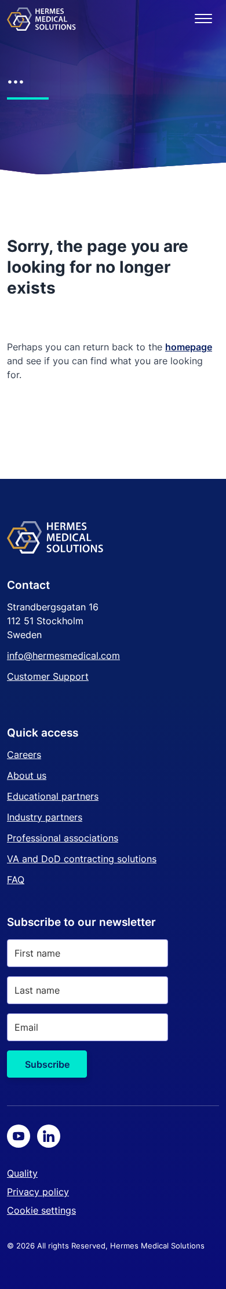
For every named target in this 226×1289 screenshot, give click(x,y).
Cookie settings (41, 1210)
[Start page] (41, 18)
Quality (22, 1173)
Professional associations (62, 838)
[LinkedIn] (48, 1136)
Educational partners (53, 796)
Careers (24, 754)
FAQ (15, 879)
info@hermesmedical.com (63, 655)
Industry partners (44, 817)
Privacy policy (38, 1192)
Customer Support (48, 676)
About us (26, 775)
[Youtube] (18, 1136)
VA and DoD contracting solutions (81, 859)
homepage (188, 347)
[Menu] (203, 18)
